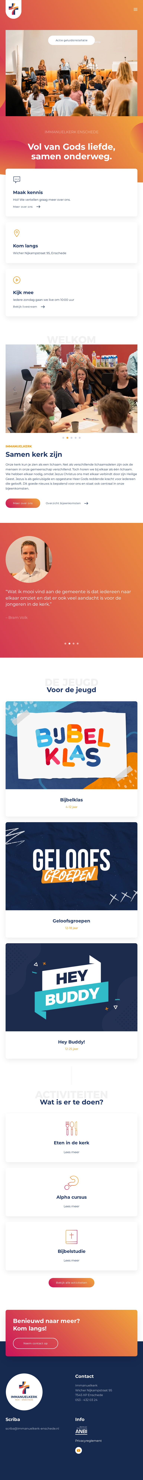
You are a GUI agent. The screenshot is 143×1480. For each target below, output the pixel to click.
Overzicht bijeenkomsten (63, 503)
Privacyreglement (88, 1441)
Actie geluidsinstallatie (72, 40)
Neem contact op (35, 1343)
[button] (135, 9)
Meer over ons (23, 503)
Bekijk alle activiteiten (71, 1282)
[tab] (63, 438)
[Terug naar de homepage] (13, 9)
